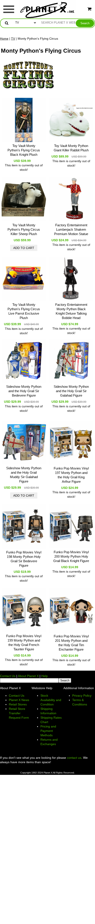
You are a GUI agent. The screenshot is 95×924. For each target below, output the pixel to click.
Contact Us (7, 676)
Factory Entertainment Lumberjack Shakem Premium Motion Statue (71, 229)
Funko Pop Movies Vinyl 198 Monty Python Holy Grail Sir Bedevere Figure (23, 558)
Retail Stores (18, 704)
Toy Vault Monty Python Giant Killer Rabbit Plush (71, 148)
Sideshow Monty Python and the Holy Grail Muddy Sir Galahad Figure (23, 474)
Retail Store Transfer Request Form (19, 713)
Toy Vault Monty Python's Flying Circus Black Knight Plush (24, 150)
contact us (74, 757)
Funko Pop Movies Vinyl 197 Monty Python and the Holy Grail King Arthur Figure (71, 474)
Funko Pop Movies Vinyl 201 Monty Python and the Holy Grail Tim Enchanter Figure (71, 642)
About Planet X (28, 676)
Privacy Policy (81, 695)
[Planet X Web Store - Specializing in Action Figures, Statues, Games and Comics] (47, 9)
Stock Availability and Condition (50, 700)
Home (4, 38)
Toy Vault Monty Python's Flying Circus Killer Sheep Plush (24, 229)
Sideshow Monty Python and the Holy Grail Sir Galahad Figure (71, 391)
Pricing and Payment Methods (48, 731)
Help (44, 676)
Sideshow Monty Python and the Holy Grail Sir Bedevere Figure (23, 391)
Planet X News (19, 700)
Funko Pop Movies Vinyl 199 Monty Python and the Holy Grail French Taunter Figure (23, 642)
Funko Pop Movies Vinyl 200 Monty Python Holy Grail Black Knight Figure (71, 556)
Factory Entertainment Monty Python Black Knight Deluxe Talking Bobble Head (71, 311)
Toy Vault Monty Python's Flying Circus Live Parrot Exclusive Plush (24, 311)
